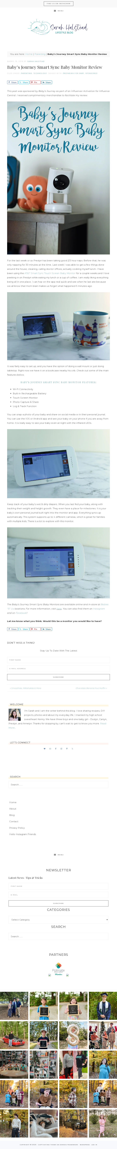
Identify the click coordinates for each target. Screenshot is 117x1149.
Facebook (21, 613)
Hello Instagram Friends (22, 834)
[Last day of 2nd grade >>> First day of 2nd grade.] (73, 1006)
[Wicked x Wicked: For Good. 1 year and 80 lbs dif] (73, 1065)
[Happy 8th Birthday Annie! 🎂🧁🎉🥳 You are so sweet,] (73, 1035)
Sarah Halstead (58, 28)
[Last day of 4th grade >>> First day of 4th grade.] (44, 1006)
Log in (94, 1145)
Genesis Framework (69, 1145)
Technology (40, 73)
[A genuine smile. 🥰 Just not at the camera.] (73, 1094)
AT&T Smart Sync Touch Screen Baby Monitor (50, 273)
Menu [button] (61, 11)
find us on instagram (58, 4)
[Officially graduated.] (14, 1006)
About (12, 808)
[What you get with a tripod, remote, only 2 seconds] (14, 1094)
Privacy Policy (17, 827)
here (59, 608)
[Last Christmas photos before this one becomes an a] (14, 1123)
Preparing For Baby (73, 73)
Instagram (99, 608)
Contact (13, 821)
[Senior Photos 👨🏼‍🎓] (14, 1035)
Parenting (40, 54)
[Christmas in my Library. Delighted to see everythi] (44, 1065)
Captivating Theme (47, 1145)
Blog (12, 815)
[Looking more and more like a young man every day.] (44, 1094)
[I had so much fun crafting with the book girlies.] (14, 1065)
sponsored (91, 73)
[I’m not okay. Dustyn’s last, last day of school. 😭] (44, 1035)
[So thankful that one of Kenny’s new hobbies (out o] (73, 1123)
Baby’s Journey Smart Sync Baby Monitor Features (58, 382)
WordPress (85, 1145)
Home (29, 54)
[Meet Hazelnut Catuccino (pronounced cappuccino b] (44, 1123)
